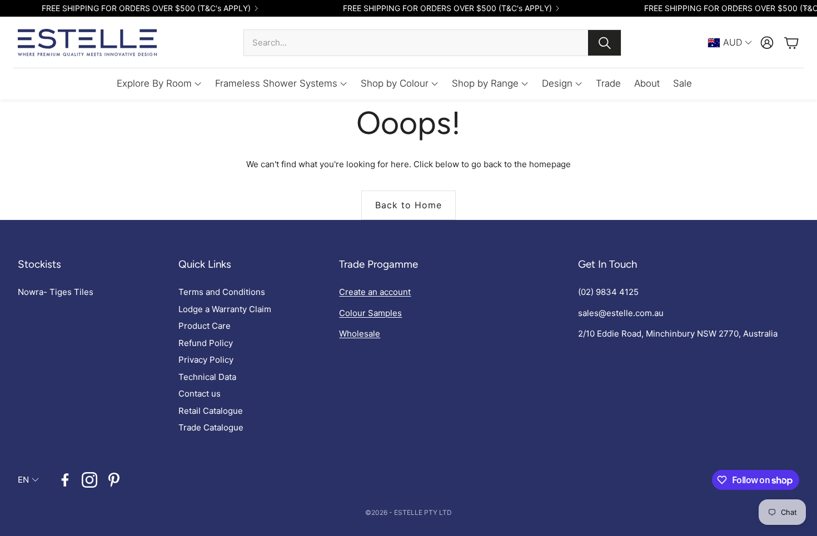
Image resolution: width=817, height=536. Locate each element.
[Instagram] (89, 480)
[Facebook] (65, 480)
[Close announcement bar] (806, 8)
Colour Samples (370, 313)
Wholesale (359, 333)
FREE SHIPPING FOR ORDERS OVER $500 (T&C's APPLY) (146, 8)
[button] (432, 43)
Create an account (375, 292)
